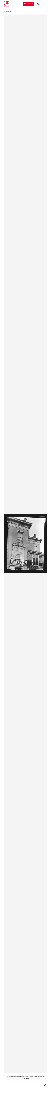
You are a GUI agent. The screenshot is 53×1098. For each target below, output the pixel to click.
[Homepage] (6, 3)
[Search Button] (39, 4)
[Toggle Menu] (45, 4)
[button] (45, 1085)
